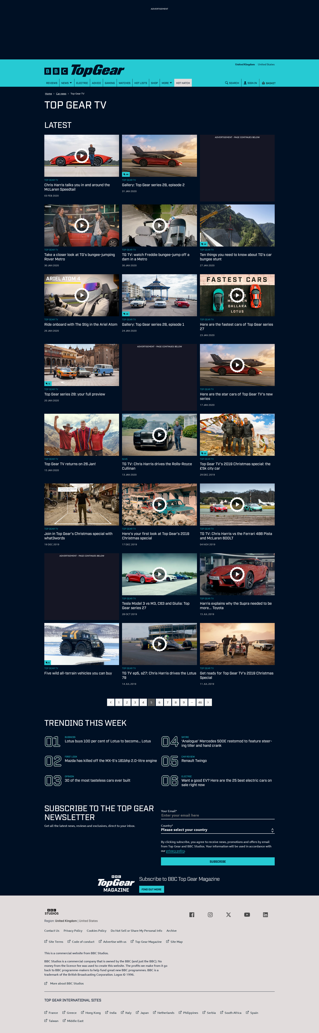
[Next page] (208, 702)
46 (200, 702)
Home (48, 93)
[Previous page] (110, 702)
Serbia (211, 1013)
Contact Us (51, 930)
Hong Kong (93, 1013)
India (113, 1013)
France (53, 1013)
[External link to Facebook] (192, 915)
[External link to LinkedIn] (265, 915)
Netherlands (165, 1013)
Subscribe (218, 861)
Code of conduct (83, 942)
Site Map (177, 942)
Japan (144, 1013)
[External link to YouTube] (247, 915)
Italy (128, 1013)
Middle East (75, 1021)
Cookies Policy (96, 930)
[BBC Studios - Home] (53, 912)
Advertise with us (114, 942)
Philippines (190, 1013)
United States (266, 64)
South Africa (233, 1013)
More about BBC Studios (64, 983)
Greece (72, 1013)
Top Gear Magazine (148, 942)
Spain (254, 1013)
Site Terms (56, 942)
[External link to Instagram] (210, 915)
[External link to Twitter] (228, 915)
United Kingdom (245, 64)
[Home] (89, 70)
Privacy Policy (73, 930)
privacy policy (175, 851)
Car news (61, 93)
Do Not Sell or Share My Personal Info (136, 930)
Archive (172, 930)
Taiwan (53, 1021)
